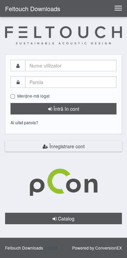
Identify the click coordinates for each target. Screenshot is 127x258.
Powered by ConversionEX (97, 248)
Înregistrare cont (66, 146)
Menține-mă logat (33, 96)
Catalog (66, 218)
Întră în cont (65, 108)
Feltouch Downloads (32, 8)
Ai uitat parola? (24, 122)
